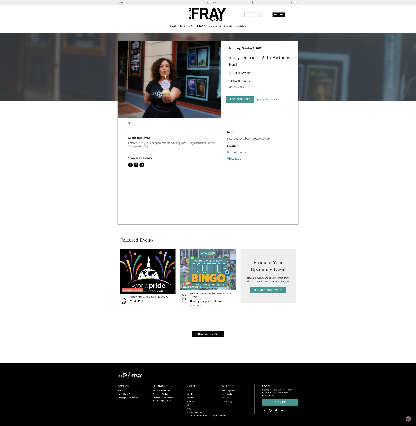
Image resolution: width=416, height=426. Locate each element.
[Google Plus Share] (270, 410)
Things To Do (124, 2)
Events (241, 25)
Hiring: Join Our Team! (128, 397)
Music (228, 25)
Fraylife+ (293, 2)
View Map (234, 158)
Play (173, 25)
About (120, 390)
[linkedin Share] (141, 165)
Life (183, 25)
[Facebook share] (136, 165)
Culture (215, 25)
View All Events (208, 334)
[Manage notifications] (408, 418)
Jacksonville (227, 394)
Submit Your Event (268, 290)
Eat (191, 25)
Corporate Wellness (161, 394)
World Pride (137, 301)
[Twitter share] (130, 165)
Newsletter (210, 2)
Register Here (240, 99)
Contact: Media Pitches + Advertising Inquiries (164, 399)
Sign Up (280, 402)
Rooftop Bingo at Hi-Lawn (206, 301)
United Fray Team (126, 394)
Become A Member (161, 390)
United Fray (227, 401)
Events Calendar (194, 412)
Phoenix (225, 397)
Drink (201, 25)
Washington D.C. (229, 390)
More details (236, 87)
